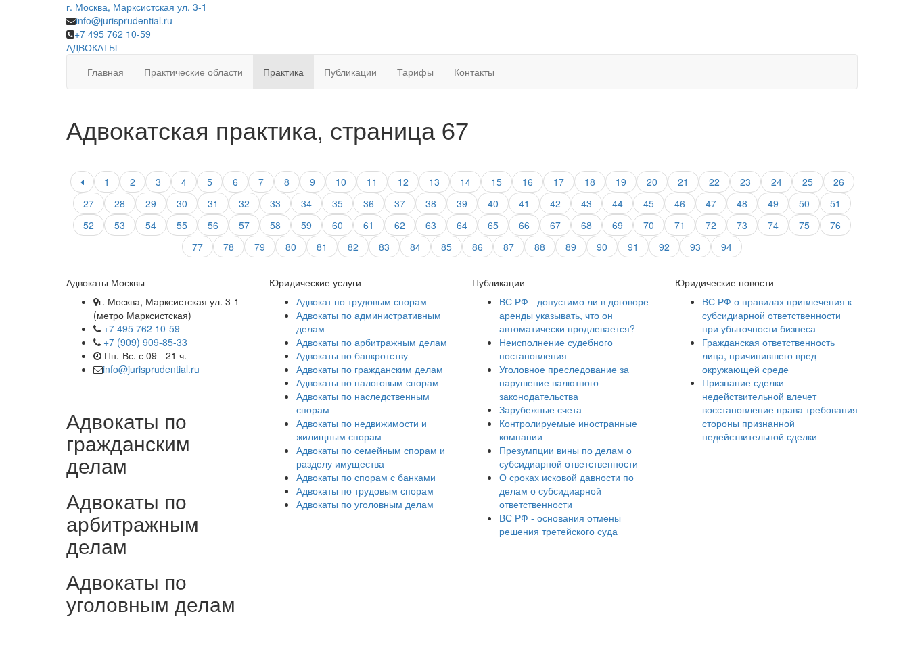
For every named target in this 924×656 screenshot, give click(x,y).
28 (119, 203)
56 (213, 225)
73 (742, 225)
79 (259, 246)
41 (524, 203)
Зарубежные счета (540, 409)
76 (835, 225)
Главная (105, 71)
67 (555, 225)
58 (275, 225)
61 (368, 225)
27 (88, 203)
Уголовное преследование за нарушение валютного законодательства (564, 382)
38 (430, 203)
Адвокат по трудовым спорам (361, 301)
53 (119, 225)
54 (150, 225)
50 (804, 203)
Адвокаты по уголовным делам (365, 504)
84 (415, 246)
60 (337, 225)
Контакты (474, 71)
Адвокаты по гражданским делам (369, 369)
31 (213, 203)
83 (384, 246)
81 (322, 246)
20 (652, 181)
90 (602, 246)
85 (446, 246)
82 (353, 246)
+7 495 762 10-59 (112, 34)
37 (399, 203)
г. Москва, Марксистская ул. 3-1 (136, 7)
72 (711, 225)
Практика (283, 71)
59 (306, 225)
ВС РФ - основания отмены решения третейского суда (560, 524)
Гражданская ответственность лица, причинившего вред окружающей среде (768, 355)
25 (807, 181)
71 (679, 225)
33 (275, 203)
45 (648, 203)
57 (244, 225)
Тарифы (415, 71)
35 (337, 203)
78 (228, 246)
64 (462, 225)
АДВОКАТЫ (91, 47)
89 (570, 246)
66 (524, 225)
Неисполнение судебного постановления (556, 348)
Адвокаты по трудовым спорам (365, 490)
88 (539, 246)
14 (465, 181)
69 (617, 225)
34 (306, 203)
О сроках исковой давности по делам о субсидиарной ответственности (566, 490)
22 (714, 181)
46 (679, 203)
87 (508, 246)
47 (711, 203)
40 (493, 203)
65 (493, 225)
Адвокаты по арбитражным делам (371, 342)
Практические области (193, 71)
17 (558, 181)
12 (403, 181)
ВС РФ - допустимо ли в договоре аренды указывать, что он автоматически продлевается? (574, 315)
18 (589, 181)
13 (434, 181)
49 (773, 203)
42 (555, 203)
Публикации (350, 71)
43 (586, 203)
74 (773, 225)
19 (621, 181)
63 (430, 225)
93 (695, 246)
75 (804, 225)
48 (742, 203)
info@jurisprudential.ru (124, 20)
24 (776, 181)
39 (462, 203)
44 (617, 203)
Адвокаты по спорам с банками (366, 477)
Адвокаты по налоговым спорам (367, 382)
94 (726, 246)
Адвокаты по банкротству (352, 355)
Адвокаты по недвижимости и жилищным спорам (361, 429)
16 (527, 181)
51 (835, 203)
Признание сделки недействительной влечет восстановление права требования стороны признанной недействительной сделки (780, 409)
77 (197, 246)
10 (341, 181)
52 (88, 225)
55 (182, 225)
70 (648, 225)
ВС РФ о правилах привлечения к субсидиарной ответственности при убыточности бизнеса (777, 315)
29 (150, 203)
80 (290, 246)
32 (244, 203)
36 (368, 203)
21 (683, 181)
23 (745, 181)
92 (664, 246)
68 (586, 225)
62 (399, 225)
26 (838, 181)
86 (477, 246)
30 (182, 203)
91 (633, 246)
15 (496, 181)
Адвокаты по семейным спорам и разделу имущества (370, 456)
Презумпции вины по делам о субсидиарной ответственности (568, 456)
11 (372, 181)
